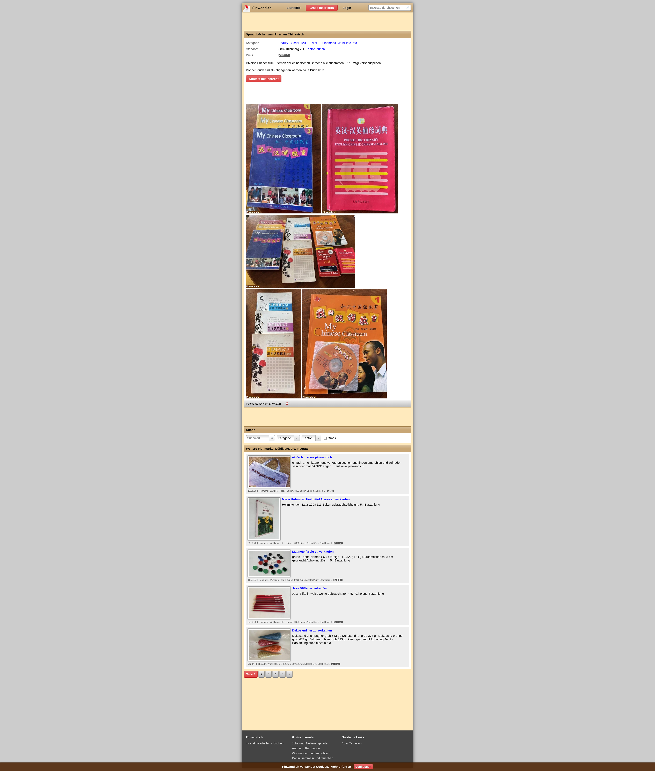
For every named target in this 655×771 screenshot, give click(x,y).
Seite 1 (251, 674)
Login (347, 8)
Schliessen (363, 766)
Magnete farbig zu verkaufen (313, 551)
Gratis (332, 438)
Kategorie (284, 438)
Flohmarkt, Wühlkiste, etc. (340, 43)
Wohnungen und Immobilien (311, 753)
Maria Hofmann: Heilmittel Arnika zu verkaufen (316, 499)
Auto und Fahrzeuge (306, 748)
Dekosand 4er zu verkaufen (312, 630)
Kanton (307, 438)
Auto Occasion (352, 743)
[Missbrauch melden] (287, 403)
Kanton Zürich (315, 49)
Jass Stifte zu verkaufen (309, 588)
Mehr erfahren (341, 766)
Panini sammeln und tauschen (312, 758)
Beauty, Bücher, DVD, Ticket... (299, 43)
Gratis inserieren (321, 8)
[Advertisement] (327, 21)
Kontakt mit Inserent (264, 79)
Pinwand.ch (267, 7)
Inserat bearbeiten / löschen (264, 743)
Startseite (294, 8)
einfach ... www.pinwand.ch (312, 457)
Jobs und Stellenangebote (310, 743)
